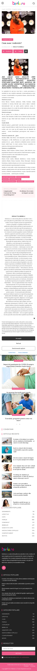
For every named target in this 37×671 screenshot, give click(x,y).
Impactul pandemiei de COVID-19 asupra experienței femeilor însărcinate (18, 365)
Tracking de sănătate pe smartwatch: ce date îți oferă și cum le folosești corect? (23, 476)
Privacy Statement (23, 352)
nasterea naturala (9, 181)
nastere (5, 179)
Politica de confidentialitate (23, 657)
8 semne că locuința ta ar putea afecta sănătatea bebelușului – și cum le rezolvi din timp (23, 441)
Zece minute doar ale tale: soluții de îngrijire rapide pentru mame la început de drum (24, 467)
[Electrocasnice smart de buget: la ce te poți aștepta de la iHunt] (7, 458)
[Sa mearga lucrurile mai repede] (18, 378)
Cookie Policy (12, 352)
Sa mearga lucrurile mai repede (19, 392)
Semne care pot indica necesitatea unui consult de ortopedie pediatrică (22, 485)
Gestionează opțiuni (18, 348)
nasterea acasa (15, 179)
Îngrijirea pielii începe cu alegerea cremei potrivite (21, 503)
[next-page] (19, 424)
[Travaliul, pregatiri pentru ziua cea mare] (18, 404)
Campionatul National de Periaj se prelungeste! (10, 193)
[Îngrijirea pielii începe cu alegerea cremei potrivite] (7, 503)
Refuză (18, 343)
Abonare (19, 653)
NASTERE (8, 9)
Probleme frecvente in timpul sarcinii (26, 192)
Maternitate (18, 360)
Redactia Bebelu (18, 46)
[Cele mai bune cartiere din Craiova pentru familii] (7, 494)
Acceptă (18, 338)
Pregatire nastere (16, 9)
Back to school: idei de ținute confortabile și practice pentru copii (23, 449)
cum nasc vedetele (9, 177)
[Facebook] (4, 568)
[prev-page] (17, 424)
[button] (34, 318)
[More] (26, 51)
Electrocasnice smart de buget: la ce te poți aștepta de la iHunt (23, 458)
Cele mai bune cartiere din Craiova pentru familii (22, 494)
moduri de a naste (23, 177)
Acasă (3, 9)
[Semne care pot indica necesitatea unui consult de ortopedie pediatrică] (7, 485)
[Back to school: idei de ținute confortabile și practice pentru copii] (7, 449)
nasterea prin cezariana (25, 181)
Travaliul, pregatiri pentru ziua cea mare (18, 419)
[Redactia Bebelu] (18, 208)
